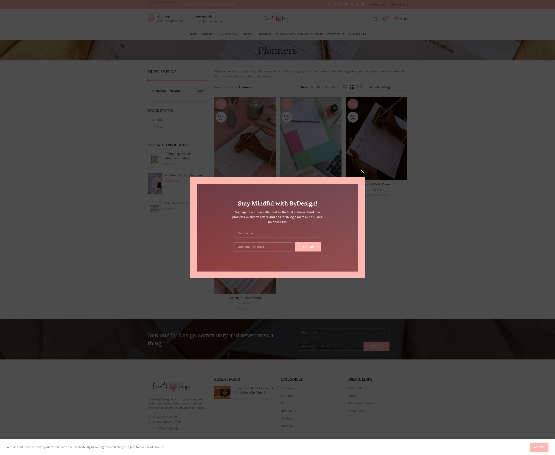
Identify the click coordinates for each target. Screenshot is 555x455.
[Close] (362, 171)
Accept (539, 447)
